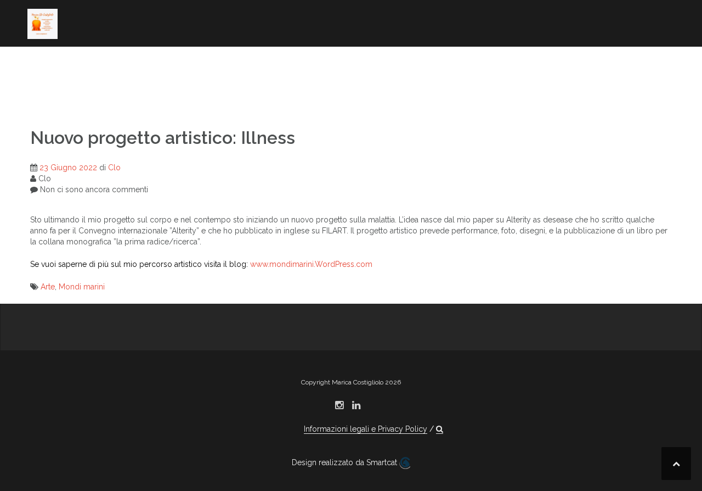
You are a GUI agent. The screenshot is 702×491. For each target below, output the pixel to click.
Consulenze (523, 78)
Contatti (114, 92)
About (41, 63)
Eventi (580, 78)
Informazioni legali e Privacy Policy (365, 429)
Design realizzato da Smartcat (345, 462)
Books (168, 63)
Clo (114, 167)
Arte (48, 286)
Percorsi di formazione (550, 63)
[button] (152, 94)
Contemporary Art (239, 63)
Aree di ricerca (105, 63)
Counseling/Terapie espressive (389, 63)
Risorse (45, 92)
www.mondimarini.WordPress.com (311, 264)
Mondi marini (82, 286)
